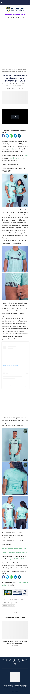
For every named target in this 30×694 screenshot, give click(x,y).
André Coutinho (11, 88)
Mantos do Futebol (6, 69)
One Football (6, 602)
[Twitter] (8, 17)
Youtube (23, 559)
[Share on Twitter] (14, 612)
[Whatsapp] (16, 17)
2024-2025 (5, 599)
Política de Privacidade (20, 687)
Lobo (22, 599)
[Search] (28, 2)
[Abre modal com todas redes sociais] (19, 136)
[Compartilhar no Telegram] (15, 136)
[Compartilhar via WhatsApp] (11, 136)
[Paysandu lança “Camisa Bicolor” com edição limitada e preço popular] (15, 630)
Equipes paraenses (14, 599)
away (22, 158)
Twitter (16, 559)
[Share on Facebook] (12, 612)
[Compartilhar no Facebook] (3, 136)
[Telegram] (18, 17)
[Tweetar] (7, 136)
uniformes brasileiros (8, 605)
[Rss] (21, 17)
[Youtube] (13, 17)
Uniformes (14, 69)
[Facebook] (6, 17)
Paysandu (14, 602)
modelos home (14, 158)
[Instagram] (11, 17)
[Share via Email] (16, 612)
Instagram (10, 559)
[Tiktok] (23, 17)
